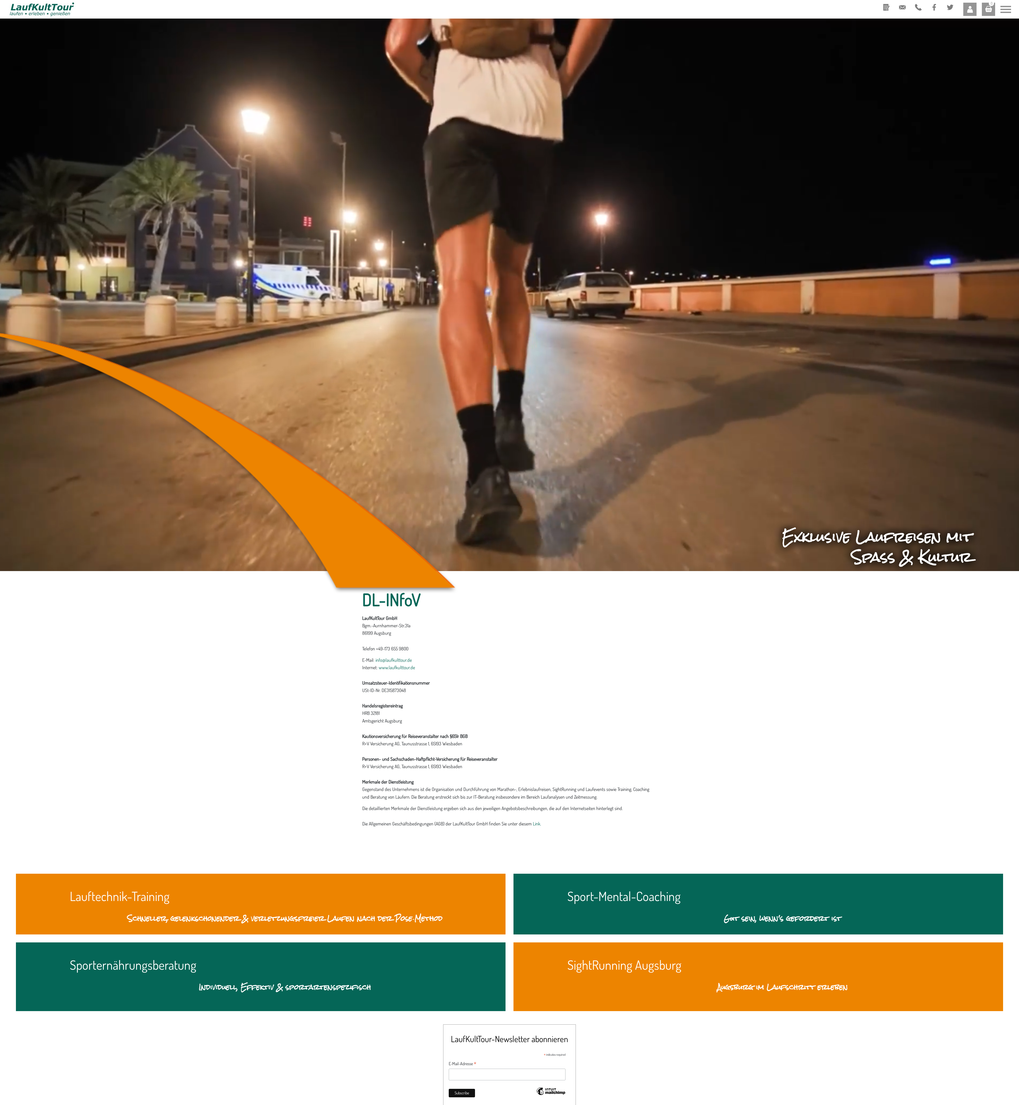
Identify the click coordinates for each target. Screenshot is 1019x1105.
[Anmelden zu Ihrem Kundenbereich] (970, 9)
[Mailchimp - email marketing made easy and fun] (550, 1094)
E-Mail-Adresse (462, 1064)
